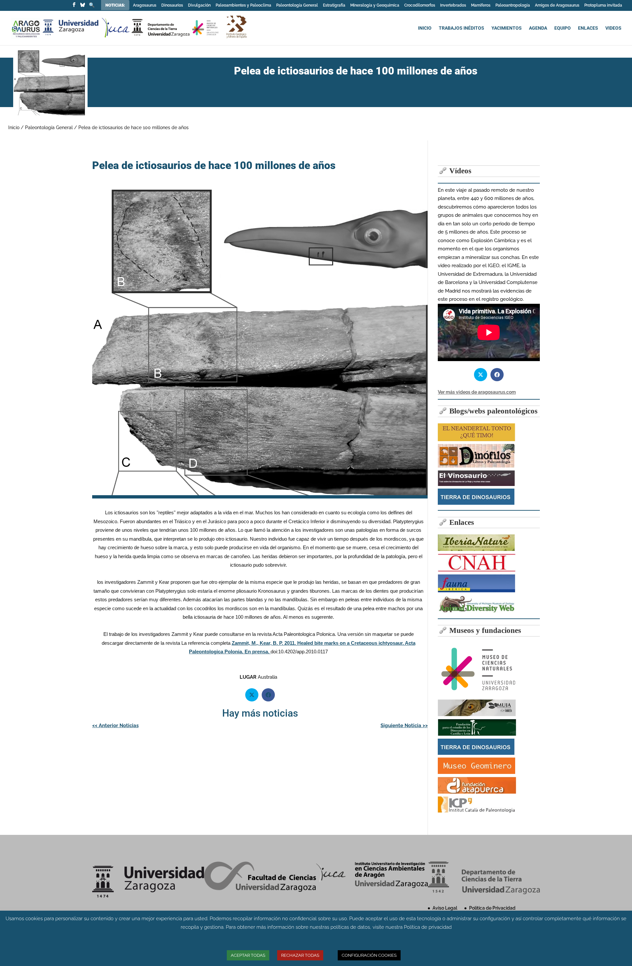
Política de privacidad (428, 927)
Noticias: (115, 5)
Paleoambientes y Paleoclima (243, 5)
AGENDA (538, 28)
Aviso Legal (445, 908)
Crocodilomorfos (419, 5)
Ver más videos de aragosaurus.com (477, 392)
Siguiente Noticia (404, 725)
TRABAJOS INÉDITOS (461, 28)
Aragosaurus (144, 5)
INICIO (425, 28)
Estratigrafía (334, 5)
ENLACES (588, 28)
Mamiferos (480, 5)
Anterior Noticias (115, 725)
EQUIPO (562, 28)
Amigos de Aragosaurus (557, 5)
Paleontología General (297, 5)
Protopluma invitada (603, 5)
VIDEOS (613, 28)
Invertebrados (453, 5)
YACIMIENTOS (506, 28)
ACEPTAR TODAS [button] (248, 955)
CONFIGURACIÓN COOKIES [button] (369, 955)
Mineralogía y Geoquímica (374, 5)
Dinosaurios (172, 5)
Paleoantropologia (512, 5)
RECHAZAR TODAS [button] (300, 955)
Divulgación (199, 5)
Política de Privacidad (492, 908)
